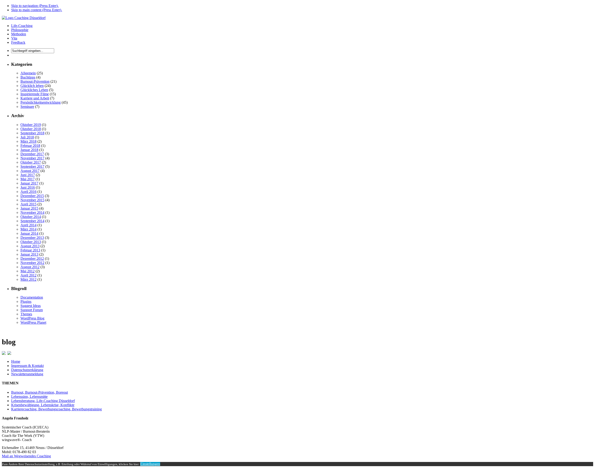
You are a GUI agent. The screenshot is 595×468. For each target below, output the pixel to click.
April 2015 (28, 204)
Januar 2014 (29, 233)
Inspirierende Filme (34, 94)
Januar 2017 (29, 183)
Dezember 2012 (32, 258)
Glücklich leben (32, 86)
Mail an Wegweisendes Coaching (26, 456)
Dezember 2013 (32, 238)
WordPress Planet (33, 322)
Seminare (27, 107)
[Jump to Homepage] (24, 18)
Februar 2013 (30, 250)
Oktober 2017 (30, 162)
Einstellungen (150, 464)
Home (15, 361)
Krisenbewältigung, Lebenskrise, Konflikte (42, 405)
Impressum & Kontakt (27, 366)
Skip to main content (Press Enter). (36, 10)
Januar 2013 (29, 254)
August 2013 (30, 246)
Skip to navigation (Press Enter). (35, 6)
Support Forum (31, 310)
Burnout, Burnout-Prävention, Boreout (39, 392)
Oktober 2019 (30, 125)
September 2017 (32, 166)
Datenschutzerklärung (27, 370)
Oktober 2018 (30, 129)
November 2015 (32, 200)
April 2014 (28, 225)
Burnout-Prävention (35, 81)
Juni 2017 (27, 175)
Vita (14, 38)
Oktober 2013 (30, 242)
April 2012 (28, 275)
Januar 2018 (29, 150)
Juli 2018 (27, 137)
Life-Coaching (22, 26)
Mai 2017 (27, 179)
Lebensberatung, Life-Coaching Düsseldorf (43, 401)
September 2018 (32, 133)
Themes (26, 314)
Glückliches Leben (34, 90)
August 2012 (30, 267)
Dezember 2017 (32, 154)
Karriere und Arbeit (34, 98)
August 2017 (30, 171)
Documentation (31, 297)
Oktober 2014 (30, 217)
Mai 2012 (27, 271)
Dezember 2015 (32, 196)
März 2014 (28, 229)
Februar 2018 (30, 146)
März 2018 (28, 141)
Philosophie (19, 30)
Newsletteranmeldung (27, 374)
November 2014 (32, 212)
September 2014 (32, 221)
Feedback (18, 42)
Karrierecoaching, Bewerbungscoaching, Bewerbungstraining (56, 409)
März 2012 (28, 279)
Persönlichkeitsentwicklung (40, 102)
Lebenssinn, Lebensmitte (29, 397)
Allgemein (28, 73)
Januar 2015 (29, 208)
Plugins (25, 301)
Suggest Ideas (30, 306)
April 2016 (28, 192)
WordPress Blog (32, 318)
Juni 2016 (27, 187)
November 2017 (32, 158)
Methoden (18, 34)
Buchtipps (27, 77)
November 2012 (32, 263)
